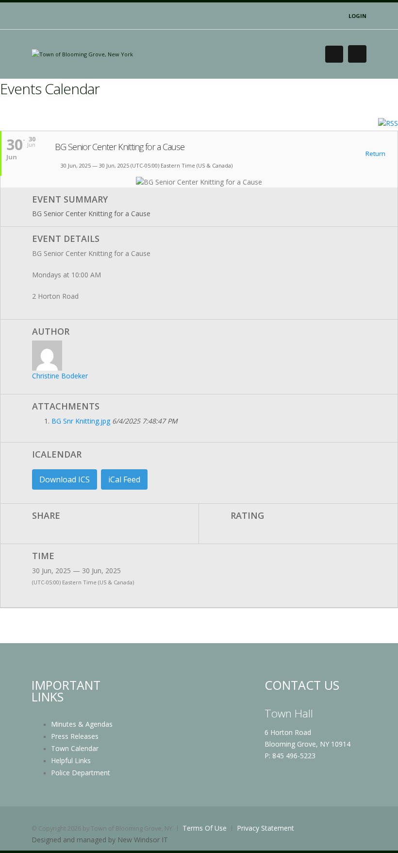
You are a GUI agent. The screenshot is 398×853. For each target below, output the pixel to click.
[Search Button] (334, 54)
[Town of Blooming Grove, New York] (82, 53)
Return (374, 154)
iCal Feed (124, 479)
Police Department (80, 772)
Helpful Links (71, 760)
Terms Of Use (204, 828)
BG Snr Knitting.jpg (80, 421)
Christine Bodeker (60, 375)
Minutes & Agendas (82, 724)
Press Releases (75, 736)
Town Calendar (75, 748)
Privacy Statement (265, 828)
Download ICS (64, 479)
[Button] (357, 54)
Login (357, 15)
